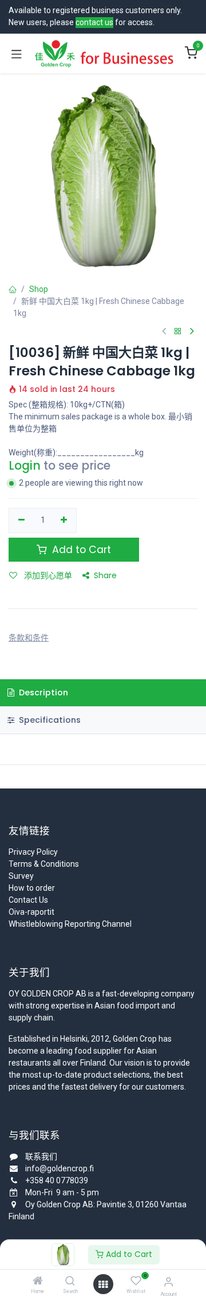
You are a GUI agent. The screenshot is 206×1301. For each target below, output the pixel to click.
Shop (38, 289)
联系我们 (41, 1156)
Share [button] (105, 575)
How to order (32, 887)
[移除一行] (21, 520)
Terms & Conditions (44, 863)
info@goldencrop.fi (59, 1168)
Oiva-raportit (31, 911)
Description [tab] (42, 692)
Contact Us (28, 899)
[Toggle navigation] (17, 54)
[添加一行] (64, 520)
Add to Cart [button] (80, 550)
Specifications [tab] (49, 720)
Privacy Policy (33, 851)
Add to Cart (128, 1254)
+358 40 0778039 (56, 1180)
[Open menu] (103, 1284)
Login (25, 466)
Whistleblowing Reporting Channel (70, 923)
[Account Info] (168, 1281)
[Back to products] (178, 332)
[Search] (70, 1281)
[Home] (38, 1281)
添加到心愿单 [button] (47, 575)
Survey (21, 875)
